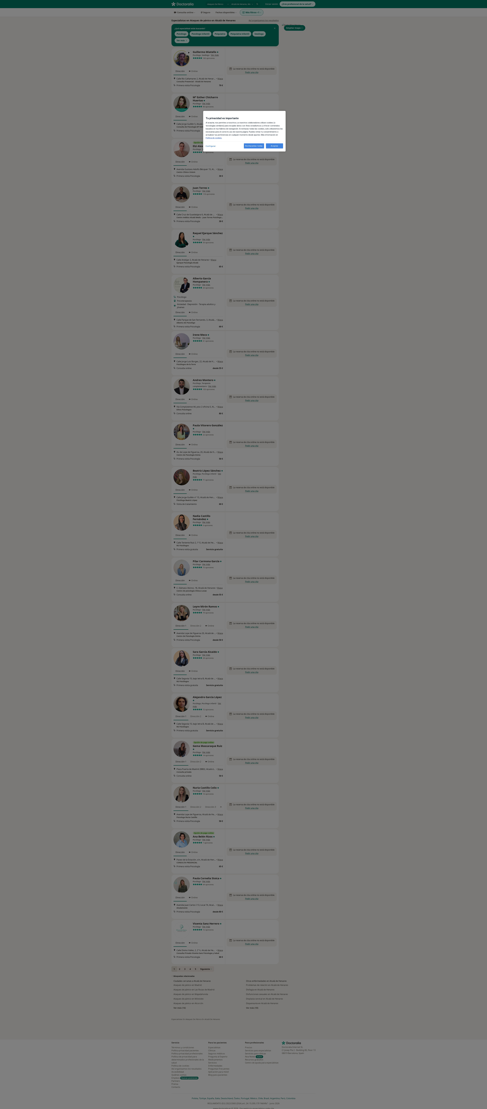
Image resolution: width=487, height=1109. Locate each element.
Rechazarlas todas (254, 146)
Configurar (211, 146)
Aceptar (274, 146)
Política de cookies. (214, 138)
